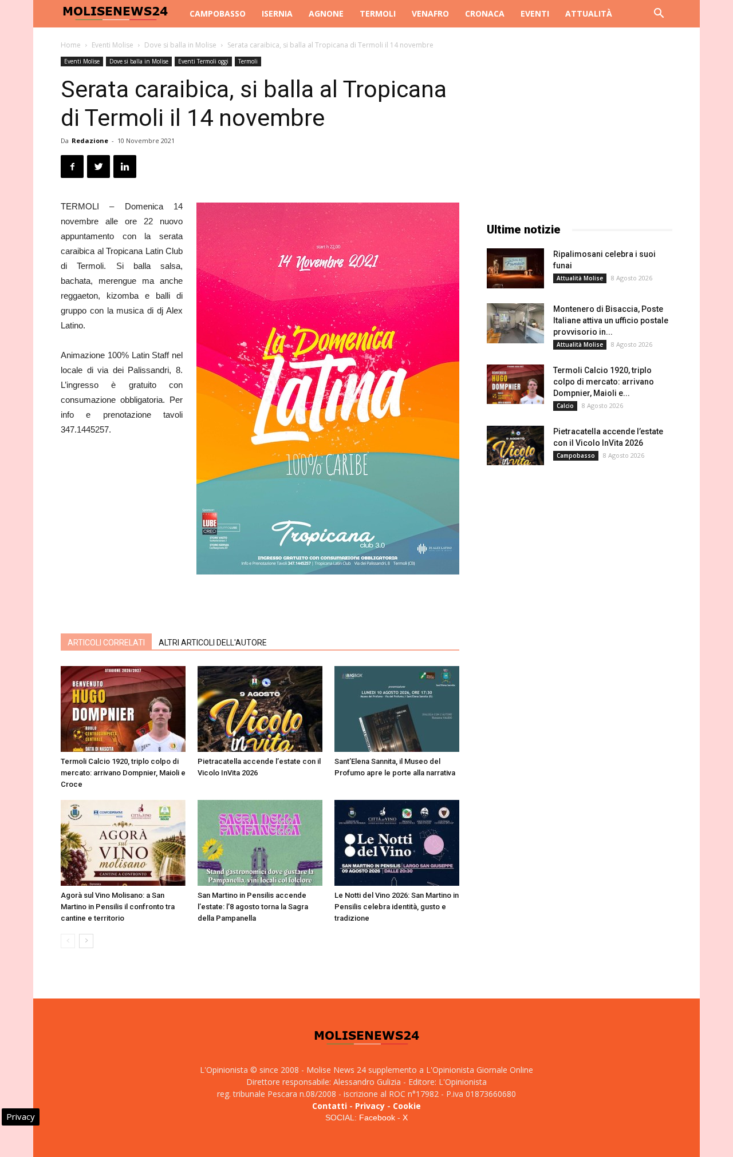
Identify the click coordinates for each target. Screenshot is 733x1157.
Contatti (329, 1105)
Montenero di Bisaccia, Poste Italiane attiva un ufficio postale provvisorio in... (610, 320)
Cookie (407, 1105)
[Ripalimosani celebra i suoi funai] (515, 268)
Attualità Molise (580, 278)
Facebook (377, 1117)
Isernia (277, 13)
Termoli (378, 13)
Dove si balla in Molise (180, 45)
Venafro (430, 13)
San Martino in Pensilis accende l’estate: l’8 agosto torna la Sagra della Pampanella (253, 906)
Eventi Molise (112, 45)
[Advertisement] (260, 595)
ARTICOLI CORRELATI (106, 642)
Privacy (370, 1105)
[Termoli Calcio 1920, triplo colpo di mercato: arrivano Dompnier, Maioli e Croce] (123, 709)
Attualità (588, 13)
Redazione (90, 140)
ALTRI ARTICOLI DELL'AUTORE (213, 642)
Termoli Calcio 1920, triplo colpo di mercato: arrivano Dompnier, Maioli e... (603, 382)
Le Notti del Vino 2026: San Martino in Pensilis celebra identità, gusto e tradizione (396, 906)
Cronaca (485, 13)
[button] (658, 14)
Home (71, 45)
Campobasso (218, 13)
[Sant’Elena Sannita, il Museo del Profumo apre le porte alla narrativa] (396, 709)
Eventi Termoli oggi (203, 61)
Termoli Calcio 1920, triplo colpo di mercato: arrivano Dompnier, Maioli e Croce (123, 772)
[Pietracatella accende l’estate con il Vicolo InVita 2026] (260, 709)
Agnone (326, 13)
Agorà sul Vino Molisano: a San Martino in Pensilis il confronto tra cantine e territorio (118, 906)
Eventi (535, 13)
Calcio (565, 406)
